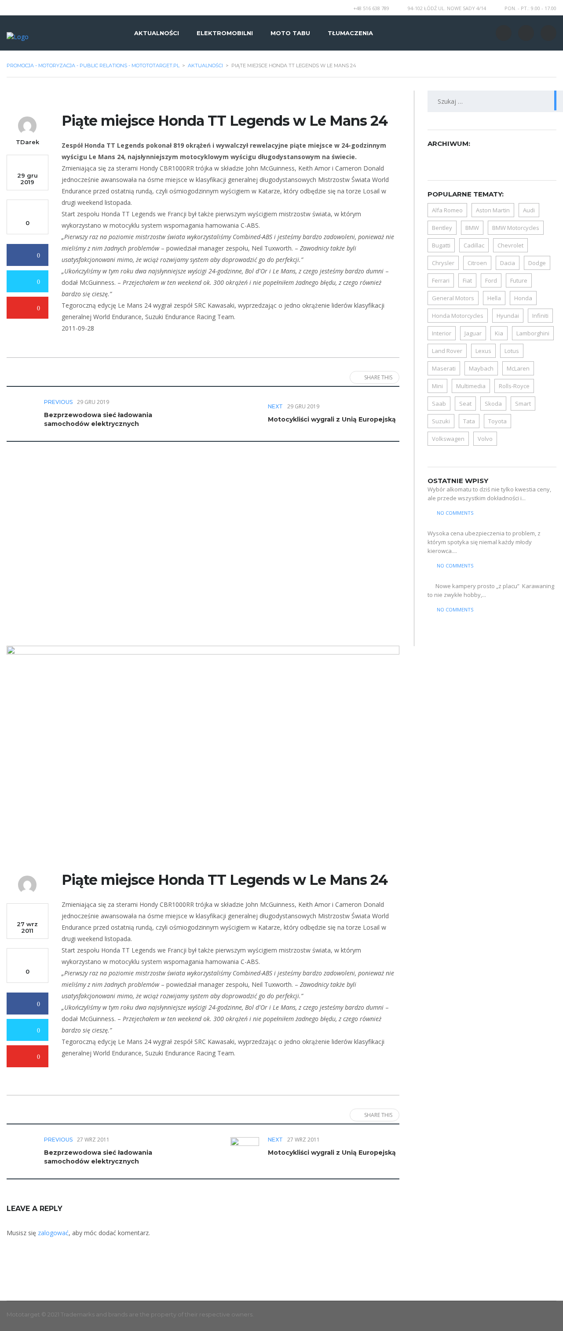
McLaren (518, 368)
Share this (378, 377)
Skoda (493, 403)
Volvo (485, 439)
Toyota (497, 421)
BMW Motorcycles (515, 228)
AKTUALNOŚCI (156, 32)
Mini (437, 386)
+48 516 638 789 (371, 8)
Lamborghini (532, 333)
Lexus (483, 351)
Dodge (537, 263)
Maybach (481, 368)
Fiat (467, 280)
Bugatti (441, 245)
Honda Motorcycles (457, 316)
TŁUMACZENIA (350, 32)
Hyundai (508, 316)
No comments (455, 512)
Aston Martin (493, 210)
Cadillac (474, 245)
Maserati (444, 368)
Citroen (477, 263)
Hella (494, 298)
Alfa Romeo (447, 210)
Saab (439, 403)
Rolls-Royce (514, 386)
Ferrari (441, 280)
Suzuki (441, 421)
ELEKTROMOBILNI (225, 32)
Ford (491, 280)
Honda (523, 298)
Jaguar (473, 333)
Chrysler (443, 263)
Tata (469, 421)
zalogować (53, 1233)
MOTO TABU (290, 32)
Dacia (507, 263)
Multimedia (471, 386)
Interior (441, 333)
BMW (472, 228)
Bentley (442, 228)
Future (518, 280)
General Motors (453, 298)
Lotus (512, 351)
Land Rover (447, 351)
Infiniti (540, 316)
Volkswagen (448, 439)
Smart (523, 403)
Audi (529, 210)
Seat (465, 403)
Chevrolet (510, 245)
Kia (499, 333)
